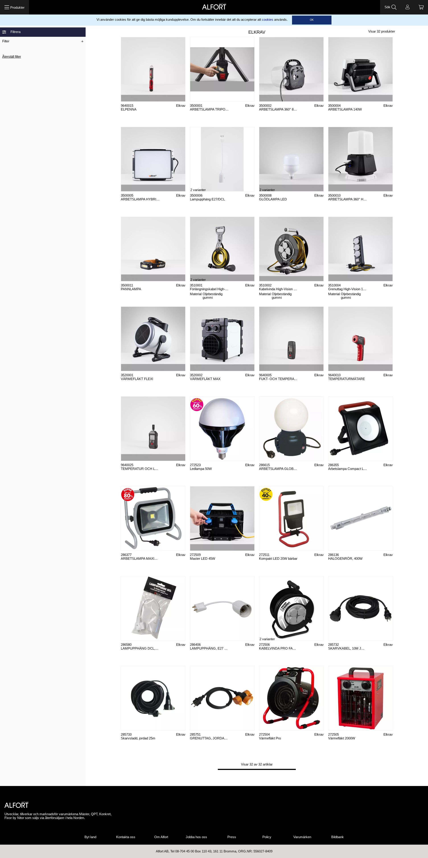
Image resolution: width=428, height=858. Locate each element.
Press (231, 837)
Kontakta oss (125, 837)
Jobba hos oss (196, 837)
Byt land (90, 837)
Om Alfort (161, 837)
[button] (14, 7)
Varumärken (302, 837)
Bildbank (337, 837)
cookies (267, 19)
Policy (266, 837)
